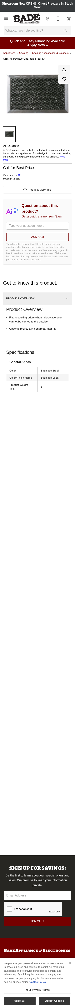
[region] (37, 983)
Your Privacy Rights (37, 989)
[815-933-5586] (58, 18)
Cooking (23, 53)
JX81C (16, 179)
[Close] (70, 963)
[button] (6, 18)
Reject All (19, 1000)
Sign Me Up (37, 921)
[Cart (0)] (68, 18)
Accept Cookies (54, 1000)
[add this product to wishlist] (64, 79)
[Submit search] (65, 30)
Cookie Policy (37, 982)
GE (19, 175)
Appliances (9, 53)
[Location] (47, 18)
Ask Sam (37, 236)
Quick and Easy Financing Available (37, 43)
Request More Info (39, 189)
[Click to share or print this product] (64, 69)
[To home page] (26, 18)
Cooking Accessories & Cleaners (50, 53)
